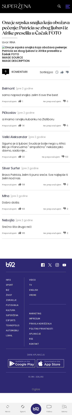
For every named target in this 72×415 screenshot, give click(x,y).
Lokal (9, 335)
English (33, 289)
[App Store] (50, 363)
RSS (31, 338)
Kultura (10, 310)
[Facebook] (43, 265)
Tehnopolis (12, 325)
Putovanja (12, 305)
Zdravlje (11, 300)
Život (9, 295)
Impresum (34, 318)
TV (30, 284)
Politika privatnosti (41, 328)
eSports (10, 320)
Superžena (12, 315)
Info (8, 279)
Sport (9, 284)
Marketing (35, 313)
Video (32, 279)
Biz (7, 289)
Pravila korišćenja (40, 323)
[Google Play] (21, 363)
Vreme (32, 295)
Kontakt (34, 343)
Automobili (12, 330)
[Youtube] (64, 265)
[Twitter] (50, 265)
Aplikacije (35, 333)
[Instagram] (57, 265)
